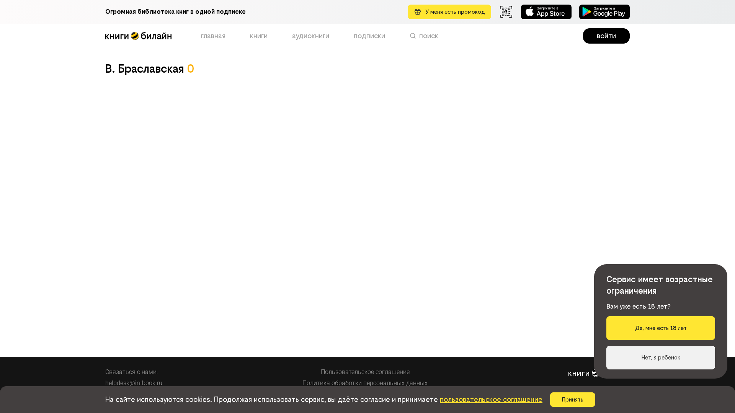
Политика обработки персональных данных (365, 383)
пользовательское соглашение (491, 399)
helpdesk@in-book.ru (133, 383)
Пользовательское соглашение (365, 372)
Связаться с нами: (131, 372)
